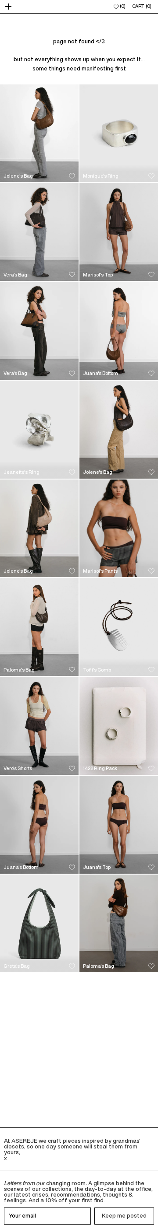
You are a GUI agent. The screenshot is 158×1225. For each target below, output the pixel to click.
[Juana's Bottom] (118, 331)
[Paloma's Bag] (39, 627)
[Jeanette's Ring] (39, 430)
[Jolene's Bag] (39, 133)
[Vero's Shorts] (39, 726)
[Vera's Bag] (39, 232)
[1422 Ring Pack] (118, 726)
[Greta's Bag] (39, 924)
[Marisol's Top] (118, 232)
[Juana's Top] (118, 825)
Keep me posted (124, 1215)
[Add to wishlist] (72, 176)
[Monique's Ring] (118, 133)
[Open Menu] (9, 6)
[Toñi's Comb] (118, 627)
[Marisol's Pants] (118, 529)
